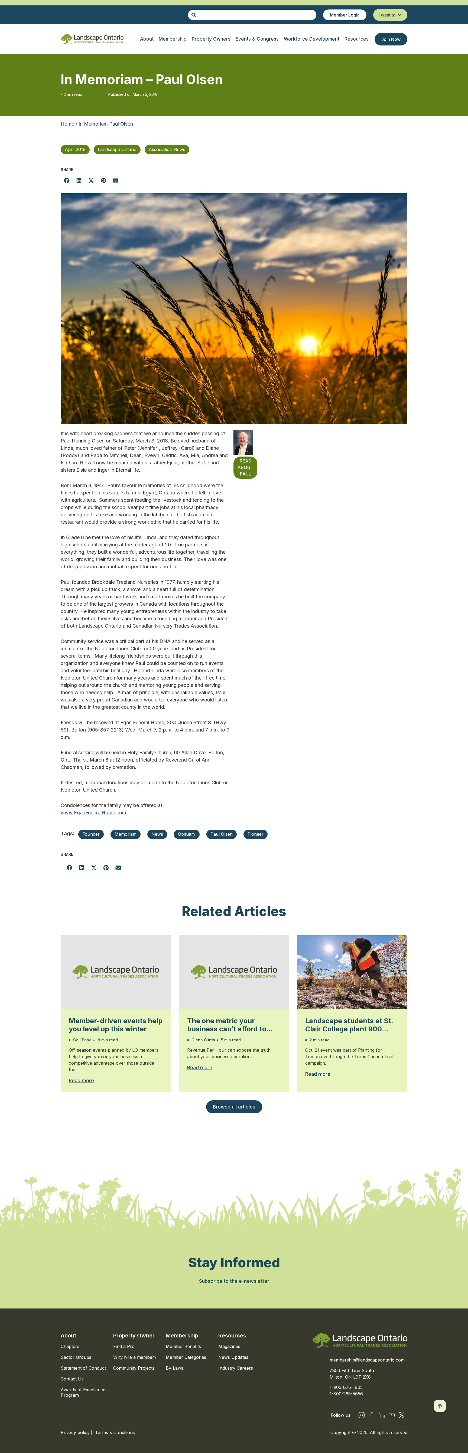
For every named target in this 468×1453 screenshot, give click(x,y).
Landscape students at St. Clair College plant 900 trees (349, 1025)
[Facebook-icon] (372, 1415)
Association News (167, 149)
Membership (182, 1335)
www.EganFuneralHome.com (93, 812)
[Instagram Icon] (362, 1415)
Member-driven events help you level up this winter (115, 1025)
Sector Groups (76, 1357)
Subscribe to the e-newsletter (234, 1281)
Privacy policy (76, 1432)
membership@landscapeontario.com (367, 1360)
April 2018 (75, 149)
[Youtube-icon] (392, 1415)
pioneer (256, 834)
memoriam (125, 834)
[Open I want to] (400, 15)
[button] (67, 180)
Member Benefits (183, 1346)
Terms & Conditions (115, 1432)
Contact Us (72, 1379)
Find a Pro (124, 1346)
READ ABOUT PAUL (245, 467)
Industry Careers (235, 1368)
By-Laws (174, 1368)
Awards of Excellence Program (83, 1392)
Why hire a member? (135, 1357)
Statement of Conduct (83, 1368)
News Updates (233, 1357)
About (68, 1335)
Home (67, 124)
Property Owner (134, 1335)
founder (91, 834)
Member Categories (186, 1357)
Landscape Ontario (117, 149)
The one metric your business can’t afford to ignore (226, 1025)
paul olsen (221, 834)
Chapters (70, 1346)
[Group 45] (402, 1415)
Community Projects (134, 1368)
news (157, 834)
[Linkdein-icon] (382, 1415)
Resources (232, 1335)
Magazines (229, 1346)
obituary (187, 834)
